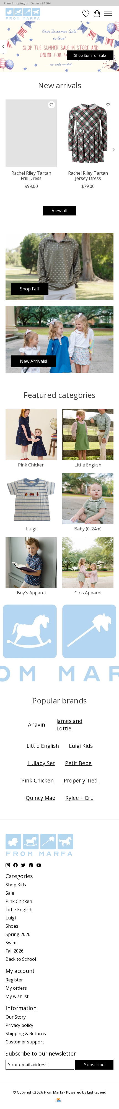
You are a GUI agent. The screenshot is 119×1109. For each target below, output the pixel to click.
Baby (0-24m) (88, 529)
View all (59, 210)
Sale (10, 893)
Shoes (12, 926)
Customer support (25, 1042)
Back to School (21, 959)
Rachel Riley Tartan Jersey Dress (88, 175)
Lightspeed (96, 1092)
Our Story (16, 1017)
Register (14, 980)
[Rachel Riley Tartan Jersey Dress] (87, 133)
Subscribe (94, 1065)
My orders (16, 988)
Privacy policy (19, 1025)
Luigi (31, 529)
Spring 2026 (18, 934)
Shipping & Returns (26, 1033)
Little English (87, 465)
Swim (11, 943)
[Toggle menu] (107, 13)
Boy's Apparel (31, 593)
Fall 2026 (15, 951)
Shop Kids (16, 885)
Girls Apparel (87, 593)
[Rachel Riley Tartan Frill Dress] (31, 133)
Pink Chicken (31, 465)
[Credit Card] (58, 1100)
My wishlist (17, 996)
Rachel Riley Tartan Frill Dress (31, 175)
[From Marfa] (23, 13)
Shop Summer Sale (90, 55)
